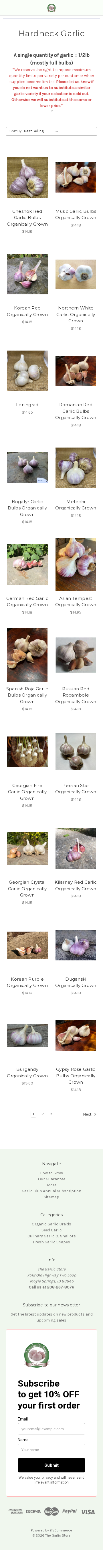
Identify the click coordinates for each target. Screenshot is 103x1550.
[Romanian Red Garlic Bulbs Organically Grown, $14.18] (76, 371)
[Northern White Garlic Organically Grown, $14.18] (76, 274)
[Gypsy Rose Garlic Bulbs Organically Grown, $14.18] (76, 1036)
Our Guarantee (51, 1179)
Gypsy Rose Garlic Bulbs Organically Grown (75, 1076)
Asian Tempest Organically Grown (75, 602)
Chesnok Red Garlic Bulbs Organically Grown (27, 218)
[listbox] (42, 131)
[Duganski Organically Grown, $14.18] (76, 945)
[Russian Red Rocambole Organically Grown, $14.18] (76, 655)
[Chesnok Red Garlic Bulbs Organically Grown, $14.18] (27, 177)
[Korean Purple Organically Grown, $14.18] (27, 945)
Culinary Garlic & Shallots (51, 1236)
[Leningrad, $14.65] (27, 371)
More (51, 1185)
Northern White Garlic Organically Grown (75, 314)
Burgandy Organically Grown (27, 1072)
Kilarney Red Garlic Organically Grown (76, 885)
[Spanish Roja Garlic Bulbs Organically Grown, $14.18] (27, 655)
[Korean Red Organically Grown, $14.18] (27, 274)
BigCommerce (61, 1530)
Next (87, 1114)
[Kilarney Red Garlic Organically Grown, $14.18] (76, 848)
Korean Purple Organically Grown (27, 982)
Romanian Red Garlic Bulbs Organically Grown (75, 411)
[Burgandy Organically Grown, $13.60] (27, 1036)
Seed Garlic (51, 1230)
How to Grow (51, 1173)
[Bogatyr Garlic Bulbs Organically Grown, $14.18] (27, 468)
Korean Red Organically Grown (27, 311)
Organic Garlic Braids (51, 1224)
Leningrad (27, 404)
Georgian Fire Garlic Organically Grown (27, 792)
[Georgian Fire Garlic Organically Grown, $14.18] (27, 751)
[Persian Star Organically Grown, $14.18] (76, 751)
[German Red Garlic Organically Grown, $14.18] (27, 564)
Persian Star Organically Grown (75, 789)
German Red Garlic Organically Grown (27, 602)
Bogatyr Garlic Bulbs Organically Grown (27, 508)
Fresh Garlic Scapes (51, 1242)
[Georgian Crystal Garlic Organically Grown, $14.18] (27, 848)
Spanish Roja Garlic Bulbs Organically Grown (27, 695)
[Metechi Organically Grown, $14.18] (76, 468)
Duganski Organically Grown (75, 982)
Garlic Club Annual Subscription (51, 1191)
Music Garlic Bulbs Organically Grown (75, 214)
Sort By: (15, 131)
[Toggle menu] (8, 8)
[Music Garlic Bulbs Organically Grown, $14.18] (76, 177)
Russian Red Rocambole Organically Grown (75, 695)
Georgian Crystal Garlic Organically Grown (27, 888)
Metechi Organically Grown (75, 505)
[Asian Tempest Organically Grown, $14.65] (76, 564)
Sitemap (51, 1197)
